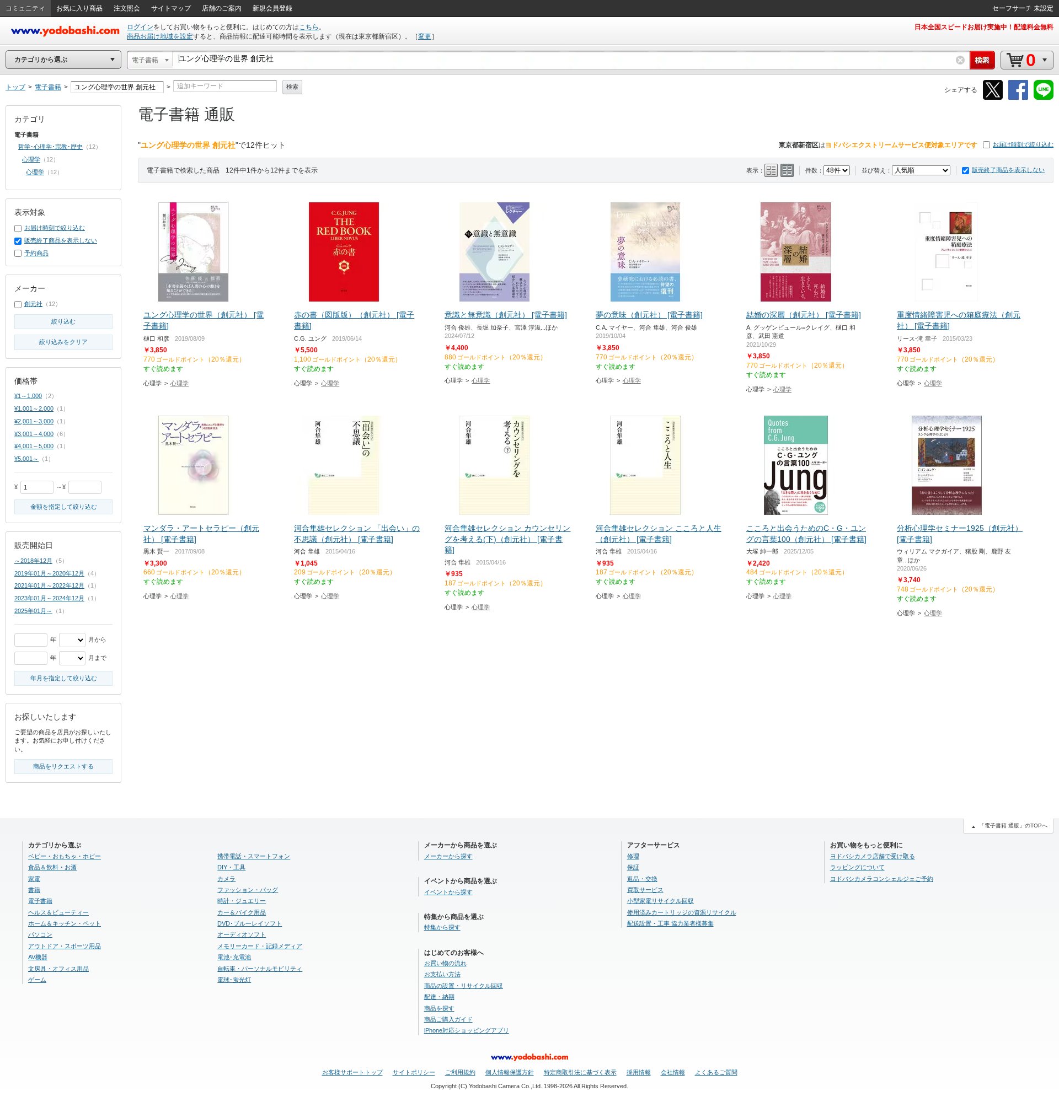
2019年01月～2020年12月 (49, 573)
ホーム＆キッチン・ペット (64, 923)
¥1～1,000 (28, 396)
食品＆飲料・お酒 (52, 867)
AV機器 (37, 957)
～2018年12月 (33, 560)
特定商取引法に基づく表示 (580, 1072)
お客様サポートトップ (352, 1072)
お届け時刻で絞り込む (1023, 144)
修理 (633, 856)
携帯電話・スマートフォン (253, 856)
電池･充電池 (234, 957)
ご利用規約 (460, 1072)
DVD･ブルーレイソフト (249, 923)
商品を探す (439, 1008)
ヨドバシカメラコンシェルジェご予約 (881, 878)
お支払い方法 (442, 974)
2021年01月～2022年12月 (49, 585)
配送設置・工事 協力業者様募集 (670, 923)
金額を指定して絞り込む (63, 506)
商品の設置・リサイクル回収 (463, 985)
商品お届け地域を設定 (160, 36)
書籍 (34, 889)
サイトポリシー (414, 1072)
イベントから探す (448, 892)
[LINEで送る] (1043, 98)
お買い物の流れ (445, 963)
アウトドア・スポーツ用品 (64, 946)
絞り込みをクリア (63, 341)
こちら (309, 27)
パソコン (40, 934)
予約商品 (36, 253)
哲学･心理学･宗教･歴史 (50, 146)
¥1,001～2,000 (34, 408)
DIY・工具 (231, 867)
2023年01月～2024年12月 (49, 598)
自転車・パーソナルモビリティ (259, 968)
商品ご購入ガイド (448, 1019)
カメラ (226, 878)
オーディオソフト (241, 934)
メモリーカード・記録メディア (259, 946)
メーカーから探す (448, 856)
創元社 (33, 303)
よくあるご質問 (716, 1072)
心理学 (179, 383)
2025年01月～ (33, 611)
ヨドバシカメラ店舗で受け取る (872, 856)
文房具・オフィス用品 (58, 968)
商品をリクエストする (63, 766)
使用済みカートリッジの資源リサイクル (681, 912)
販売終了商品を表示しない (1008, 169)
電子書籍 (40, 900)
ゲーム (37, 979)
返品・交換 (642, 878)
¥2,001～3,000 (34, 421)
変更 (424, 36)
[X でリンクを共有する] (993, 98)
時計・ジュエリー (241, 900)
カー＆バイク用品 (241, 912)
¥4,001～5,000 (34, 446)
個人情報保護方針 (509, 1072)
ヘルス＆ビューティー (58, 912)
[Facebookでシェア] (1018, 98)
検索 (292, 86)
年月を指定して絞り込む (63, 678)
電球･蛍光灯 (234, 979)
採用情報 (639, 1072)
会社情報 (673, 1072)
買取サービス (645, 889)
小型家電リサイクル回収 (660, 900)
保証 (633, 867)
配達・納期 (439, 996)
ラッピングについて (857, 867)
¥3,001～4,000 (34, 434)
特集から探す (442, 927)
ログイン (140, 27)
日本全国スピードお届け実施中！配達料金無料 (983, 27)
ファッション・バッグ (247, 889)
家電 (34, 878)
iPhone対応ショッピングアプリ (466, 1030)
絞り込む (63, 321)
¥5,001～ (26, 458)
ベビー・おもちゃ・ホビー (64, 856)
